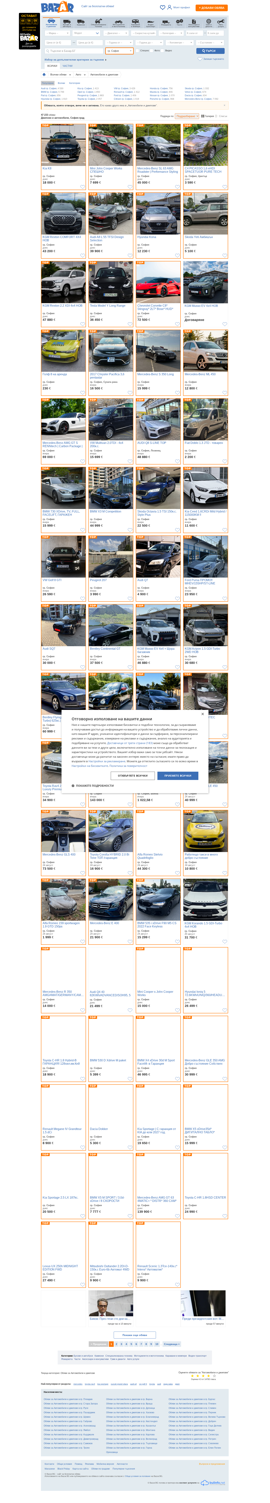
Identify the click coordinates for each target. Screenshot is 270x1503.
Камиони (99, 1356)
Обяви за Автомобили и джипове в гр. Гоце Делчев (195, 1425)
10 (156, 1344)
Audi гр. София (52, 88)
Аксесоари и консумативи (95, 1359)
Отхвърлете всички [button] (133, 776)
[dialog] (135, 751)
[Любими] (163, 7)
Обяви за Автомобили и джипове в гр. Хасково (130, 1412)
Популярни (48, 83)
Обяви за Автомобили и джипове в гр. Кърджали (69, 1434)
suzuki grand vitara (119, 1384)
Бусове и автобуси (83, 1356)
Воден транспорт (197, 1356)
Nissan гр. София (162, 95)
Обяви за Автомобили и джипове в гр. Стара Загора (71, 1403)
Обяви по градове (100, 1468)
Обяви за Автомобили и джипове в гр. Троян (67, 1448)
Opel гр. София (89, 92)
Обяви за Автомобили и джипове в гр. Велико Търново (197, 1417)
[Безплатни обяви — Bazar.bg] (57, 7)
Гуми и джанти (117, 1359)
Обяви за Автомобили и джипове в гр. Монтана (130, 1430)
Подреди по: (167, 116)
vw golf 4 (143, 1384)
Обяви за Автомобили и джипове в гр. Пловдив (68, 1399)
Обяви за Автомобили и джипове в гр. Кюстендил (131, 1421)
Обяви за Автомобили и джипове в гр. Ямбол (67, 1430)
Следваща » (172, 1344)
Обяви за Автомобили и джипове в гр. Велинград (131, 1439)
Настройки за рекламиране (107, 761)
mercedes (77, 1384)
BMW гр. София (52, 92)
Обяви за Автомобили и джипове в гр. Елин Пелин (195, 1448)
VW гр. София (124, 88)
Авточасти (122, 1464)
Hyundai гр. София (54, 99)
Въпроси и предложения (212, 1464)
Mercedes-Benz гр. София (201, 99)
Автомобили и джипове (104, 74)
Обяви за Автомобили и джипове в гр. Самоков (68, 1443)
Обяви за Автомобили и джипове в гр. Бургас (192, 1399)
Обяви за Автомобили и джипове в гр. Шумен (67, 1417)
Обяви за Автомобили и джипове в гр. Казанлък (131, 1425)
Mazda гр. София (161, 92)
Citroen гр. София (126, 99)
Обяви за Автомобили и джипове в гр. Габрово (68, 1421)
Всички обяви (58, 74)
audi (159, 1384)
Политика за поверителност (128, 766)
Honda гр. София (161, 88)
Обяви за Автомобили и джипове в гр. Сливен (192, 1408)
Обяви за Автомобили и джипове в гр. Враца (129, 1403)
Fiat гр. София (51, 95)
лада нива (168, 1384)
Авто (79, 74)
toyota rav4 (90, 1384)
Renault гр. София (127, 92)
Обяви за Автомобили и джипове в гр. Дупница (130, 1408)
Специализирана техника (118, 1356)
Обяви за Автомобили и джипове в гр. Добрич (192, 1421)
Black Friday (63, 1468)
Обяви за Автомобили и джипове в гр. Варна (129, 1399)
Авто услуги (133, 1359)
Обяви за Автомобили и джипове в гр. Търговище (131, 1443)
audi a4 (133, 1384)
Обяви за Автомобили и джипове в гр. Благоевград (132, 1417)
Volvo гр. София (195, 92)
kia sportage (102, 1384)
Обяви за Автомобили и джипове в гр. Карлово (130, 1434)
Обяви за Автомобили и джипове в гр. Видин (192, 1430)
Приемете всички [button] (177, 776)
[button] (93, 786)
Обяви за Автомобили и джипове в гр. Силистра (194, 1434)
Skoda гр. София (197, 88)
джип (177, 1384)
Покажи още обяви (135, 1335)
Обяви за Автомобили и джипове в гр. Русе (66, 1408)
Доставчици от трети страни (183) (130, 743)
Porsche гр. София (162, 99)
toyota (152, 1384)
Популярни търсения (124, 1468)
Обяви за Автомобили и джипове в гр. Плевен (192, 1403)
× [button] (202, 714)
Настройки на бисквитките (90, 766)
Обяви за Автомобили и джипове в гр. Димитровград (71, 1439)
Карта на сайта (81, 1468)
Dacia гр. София (196, 95)
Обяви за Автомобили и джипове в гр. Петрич (192, 1439)
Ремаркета (67, 1359)
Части (77, 1359)
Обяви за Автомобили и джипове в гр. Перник (192, 1412)
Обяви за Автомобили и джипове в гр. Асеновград (70, 1425)
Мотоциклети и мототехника (149, 1356)
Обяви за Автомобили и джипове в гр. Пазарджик (69, 1412)
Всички (61, 83)
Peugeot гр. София (91, 95)
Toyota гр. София (90, 99)
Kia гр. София (88, 88)
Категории (74, 83)
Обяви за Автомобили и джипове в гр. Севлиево (194, 1443)
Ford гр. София (125, 95)
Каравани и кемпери (176, 1356)
